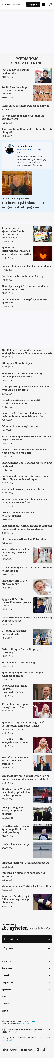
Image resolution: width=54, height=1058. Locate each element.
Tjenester (7, 989)
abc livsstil (28, 1049)
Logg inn (33, 4)
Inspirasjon (8, 982)
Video (5, 1010)
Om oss (6, 1003)
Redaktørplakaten (37, 1029)
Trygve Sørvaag (29, 1021)
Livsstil (6, 975)
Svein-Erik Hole (23, 1024)
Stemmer (7, 968)
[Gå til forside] (13, 4)
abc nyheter (11, 1049)
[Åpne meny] (43, 4)
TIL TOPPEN (8, 924)
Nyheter (6, 961)
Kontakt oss (11, 939)
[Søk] (50, 4)
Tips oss (8, 948)
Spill (4, 996)
